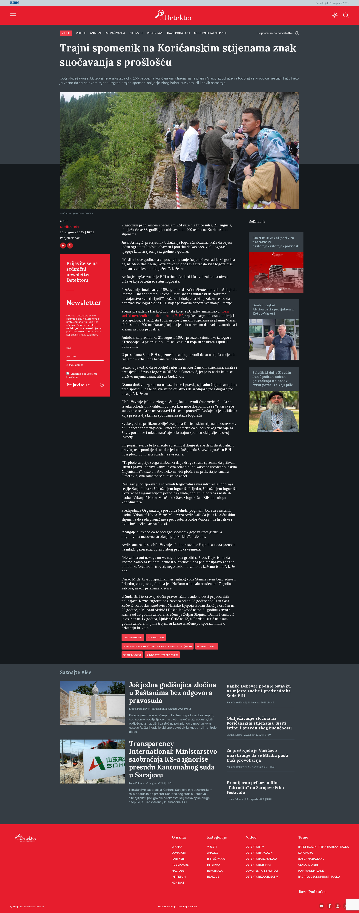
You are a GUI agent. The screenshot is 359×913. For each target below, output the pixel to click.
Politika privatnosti (187, 906)
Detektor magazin (259, 852)
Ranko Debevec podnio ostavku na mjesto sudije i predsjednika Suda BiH (259, 690)
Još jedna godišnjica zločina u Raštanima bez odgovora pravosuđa (172, 692)
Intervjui (136, 33)
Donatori (179, 852)
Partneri (178, 858)
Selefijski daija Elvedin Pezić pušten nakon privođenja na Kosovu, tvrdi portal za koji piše (272, 378)
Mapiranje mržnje (311, 870)
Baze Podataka (312, 891)
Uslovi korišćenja (167, 906)
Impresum (179, 876)
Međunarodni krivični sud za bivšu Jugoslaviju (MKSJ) (157, 646)
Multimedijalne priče (210, 33)
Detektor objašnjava (261, 858)
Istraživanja (115, 33)
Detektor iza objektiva (262, 876)
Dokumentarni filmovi (262, 870)
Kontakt (178, 882)
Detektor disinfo (258, 864)
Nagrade (178, 870)
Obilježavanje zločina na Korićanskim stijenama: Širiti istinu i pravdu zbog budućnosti (259, 723)
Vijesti (81, 33)
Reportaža (215, 870)
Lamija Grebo (70, 226)
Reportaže (155, 33)
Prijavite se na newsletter (275, 33)
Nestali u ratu (206, 646)
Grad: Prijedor (132, 637)
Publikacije (180, 864)
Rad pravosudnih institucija (319, 876)
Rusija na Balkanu (311, 858)
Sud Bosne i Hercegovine (162, 655)
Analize (96, 33)
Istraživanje (216, 858)
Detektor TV (255, 846)
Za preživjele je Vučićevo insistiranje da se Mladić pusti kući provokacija (257, 755)
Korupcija (305, 852)
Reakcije (213, 876)
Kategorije (217, 837)
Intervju (213, 864)
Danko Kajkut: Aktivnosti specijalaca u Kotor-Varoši (273, 309)
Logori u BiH (156, 637)
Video (66, 33)
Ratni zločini (132, 655)
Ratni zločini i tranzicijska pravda (323, 846)
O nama (179, 837)
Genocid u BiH (308, 864)
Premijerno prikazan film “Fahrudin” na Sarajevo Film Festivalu (255, 787)
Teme (303, 837)
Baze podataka (178, 33)
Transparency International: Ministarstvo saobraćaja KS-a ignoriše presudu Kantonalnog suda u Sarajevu (173, 759)
